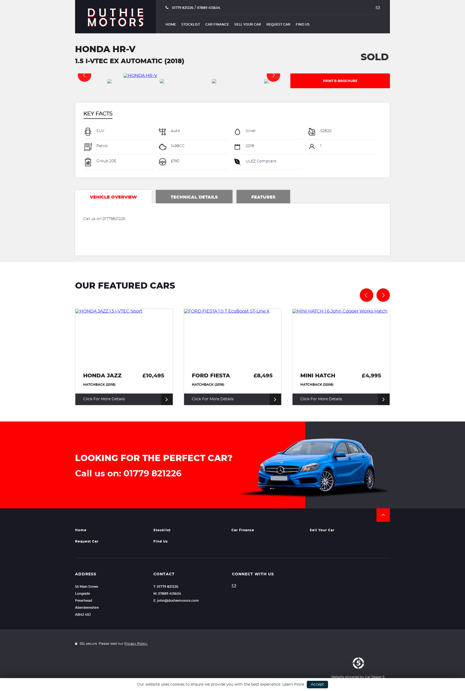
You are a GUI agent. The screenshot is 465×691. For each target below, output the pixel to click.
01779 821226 (182, 7)
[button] (383, 515)
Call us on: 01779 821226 (128, 473)
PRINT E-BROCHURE (340, 81)
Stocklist (190, 24)
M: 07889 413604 (167, 593)
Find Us (303, 24)
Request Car (278, 24)
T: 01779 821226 (165, 586)
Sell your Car (247, 24)
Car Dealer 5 (375, 677)
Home (170, 24)
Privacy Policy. (136, 643)
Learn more (293, 684)
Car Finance (217, 24)
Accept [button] (317, 684)
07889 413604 (208, 7)
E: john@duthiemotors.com (176, 600)
